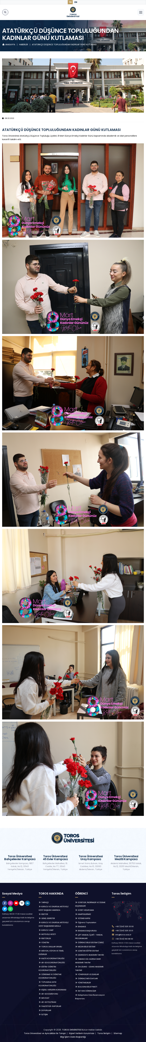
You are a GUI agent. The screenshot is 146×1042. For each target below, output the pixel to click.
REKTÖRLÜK (46, 938)
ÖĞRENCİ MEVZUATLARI (87, 978)
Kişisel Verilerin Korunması (81, 1033)
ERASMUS (81, 926)
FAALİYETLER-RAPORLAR (51, 1006)
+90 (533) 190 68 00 (124, 939)
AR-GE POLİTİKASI (48, 1002)
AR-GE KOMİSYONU (49, 994)
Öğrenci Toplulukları (86, 922)
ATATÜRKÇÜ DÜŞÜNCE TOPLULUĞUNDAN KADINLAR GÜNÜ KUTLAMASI (64, 44)
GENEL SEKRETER (48, 918)
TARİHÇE (45, 902)
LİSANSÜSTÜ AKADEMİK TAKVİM (90, 955)
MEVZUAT (45, 998)
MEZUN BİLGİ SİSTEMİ (86, 946)
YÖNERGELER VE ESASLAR (88, 974)
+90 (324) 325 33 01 (124, 930)
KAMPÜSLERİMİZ (84, 914)
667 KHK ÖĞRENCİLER (86, 991)
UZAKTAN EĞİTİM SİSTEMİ (88, 951)
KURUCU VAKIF (47, 930)
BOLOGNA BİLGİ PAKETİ (87, 987)
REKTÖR (44, 914)
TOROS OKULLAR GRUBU (51, 946)
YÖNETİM (45, 942)
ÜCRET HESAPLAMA (85, 910)
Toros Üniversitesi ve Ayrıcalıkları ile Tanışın (45, 1033)
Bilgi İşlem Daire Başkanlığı (73, 1036)
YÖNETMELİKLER (84, 982)
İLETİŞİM (44, 1014)
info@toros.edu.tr (123, 934)
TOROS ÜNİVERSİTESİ (71, 1029)
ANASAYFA (10, 44)
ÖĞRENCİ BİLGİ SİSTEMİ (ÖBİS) (90, 942)
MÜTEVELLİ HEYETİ (48, 934)
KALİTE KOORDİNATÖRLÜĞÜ (52, 958)
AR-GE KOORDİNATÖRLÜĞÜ (53, 962)
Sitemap (118, 1033)
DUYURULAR (46, 1010)
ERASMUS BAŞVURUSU (87, 931)
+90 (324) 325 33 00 (124, 926)
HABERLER (24, 44)
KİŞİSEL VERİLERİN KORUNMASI (53, 990)
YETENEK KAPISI (83, 918)
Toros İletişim (103, 1033)
